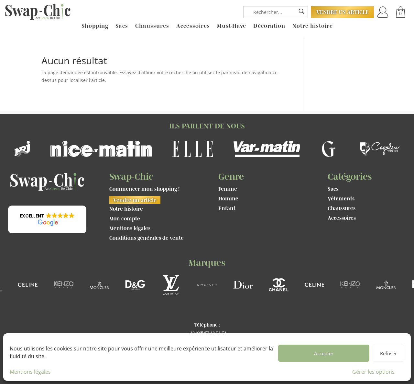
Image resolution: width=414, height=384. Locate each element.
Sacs (121, 26)
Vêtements (341, 198)
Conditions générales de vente (146, 238)
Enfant (226, 208)
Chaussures (152, 26)
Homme (228, 198)
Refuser (388, 353)
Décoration (269, 26)
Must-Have (231, 26)
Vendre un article (342, 12)
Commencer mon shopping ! (144, 189)
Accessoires (193, 26)
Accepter (323, 353)
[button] (47, 219)
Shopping (95, 26)
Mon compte (124, 218)
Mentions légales (30, 371)
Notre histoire (312, 26)
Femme (227, 189)
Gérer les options (373, 371)
